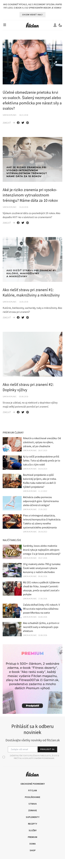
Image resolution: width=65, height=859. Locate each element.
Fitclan (32, 790)
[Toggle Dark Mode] (60, 25)
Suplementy (32, 817)
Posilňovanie (32, 797)
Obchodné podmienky (32, 783)
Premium (32, 837)
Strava (32, 803)
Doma (33, 843)
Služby (32, 830)
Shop (33, 850)
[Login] (55, 25)
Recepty (32, 823)
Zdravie (32, 810)
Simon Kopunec (9, 115)
